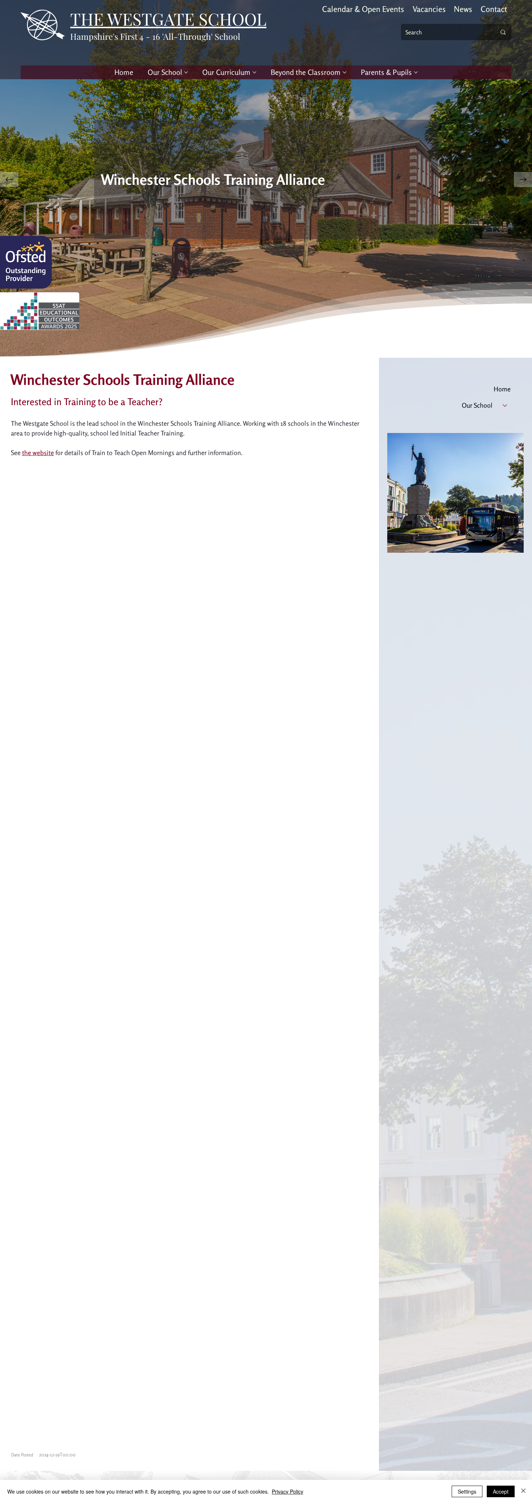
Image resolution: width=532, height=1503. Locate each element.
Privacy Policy (287, 1491)
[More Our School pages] (186, 72)
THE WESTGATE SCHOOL (168, 19)
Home (502, 389)
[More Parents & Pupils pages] (416, 72)
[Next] (523, 179)
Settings (467, 1491)
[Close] (523, 1491)
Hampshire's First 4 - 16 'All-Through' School (155, 36)
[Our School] (505, 405)
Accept (500, 1491)
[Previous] (9, 179)
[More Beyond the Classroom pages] (344, 72)
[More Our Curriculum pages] (254, 72)
